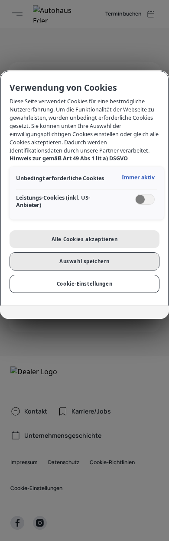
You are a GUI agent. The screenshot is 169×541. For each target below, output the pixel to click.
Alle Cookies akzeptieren (85, 239)
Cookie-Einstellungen (84, 283)
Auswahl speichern (84, 261)
